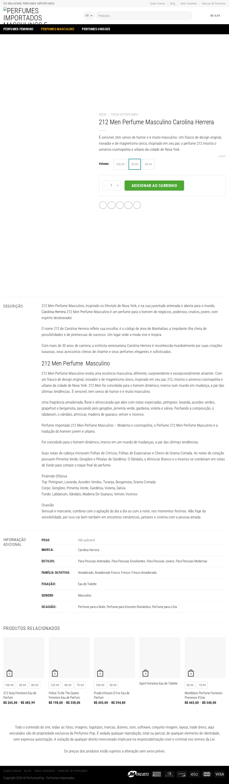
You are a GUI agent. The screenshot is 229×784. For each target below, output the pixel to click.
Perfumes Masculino (57, 29)
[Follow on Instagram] (216, 29)
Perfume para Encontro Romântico (129, 607)
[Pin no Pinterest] (128, 205)
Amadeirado (85, 573)
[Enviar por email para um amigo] (120, 205)
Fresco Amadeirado (144, 573)
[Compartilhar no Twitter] (111, 205)
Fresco (125, 573)
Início (102, 114)
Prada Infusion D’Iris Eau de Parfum (111, 695)
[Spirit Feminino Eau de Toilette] (159, 657)
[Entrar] (203, 16)
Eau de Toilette (87, 584)
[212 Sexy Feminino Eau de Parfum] (23, 657)
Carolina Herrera (54, 311)
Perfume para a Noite (91, 607)
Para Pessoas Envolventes (128, 561)
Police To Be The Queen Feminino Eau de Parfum (64, 695)
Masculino (84, 595)
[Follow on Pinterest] (223, 29)
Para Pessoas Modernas (191, 561)
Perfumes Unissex (96, 29)
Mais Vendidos (188, 3)
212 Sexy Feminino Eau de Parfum (19, 695)
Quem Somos (157, 3)
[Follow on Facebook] (210, 29)
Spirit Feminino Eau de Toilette (158, 683)
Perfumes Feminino (18, 29)
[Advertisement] (114, 68)
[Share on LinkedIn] (137, 205)
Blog (172, 3)
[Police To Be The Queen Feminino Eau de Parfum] (69, 657)
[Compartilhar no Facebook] (103, 205)
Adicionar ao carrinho (154, 185)
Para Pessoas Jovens (160, 561)
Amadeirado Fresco (107, 573)
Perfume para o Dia (164, 607)
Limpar (222, 156)
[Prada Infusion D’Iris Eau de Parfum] (114, 657)
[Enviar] (188, 15)
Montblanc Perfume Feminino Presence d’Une (203, 695)
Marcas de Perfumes (214, 3)
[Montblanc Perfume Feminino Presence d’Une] (205, 657)
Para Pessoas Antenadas (94, 561)
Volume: (104, 163)
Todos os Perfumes (124, 114)
